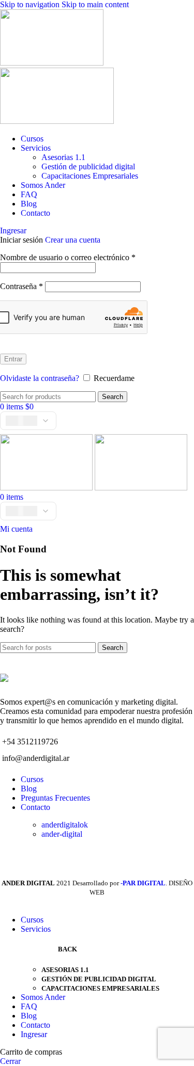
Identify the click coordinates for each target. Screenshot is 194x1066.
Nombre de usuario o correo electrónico (68, 257)
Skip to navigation (31, 4)
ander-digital (61, 834)
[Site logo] (51, 62)
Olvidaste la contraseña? (39, 378)
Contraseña (21, 286)
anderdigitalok (64, 824)
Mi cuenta (16, 528)
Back (67, 949)
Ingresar (34, 1034)
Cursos (32, 779)
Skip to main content (95, 4)
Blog (29, 788)
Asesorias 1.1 (63, 157)
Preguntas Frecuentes (55, 797)
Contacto (35, 807)
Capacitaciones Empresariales (89, 175)
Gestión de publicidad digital (88, 166)
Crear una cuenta (72, 239)
